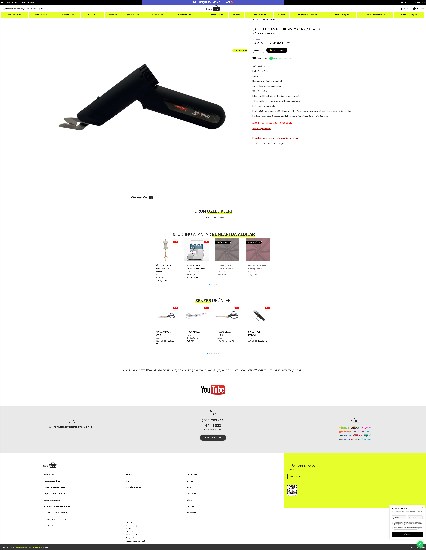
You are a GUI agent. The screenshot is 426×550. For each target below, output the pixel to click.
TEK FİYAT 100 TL (41, 15)
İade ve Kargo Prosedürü (261, 129)
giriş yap (407, 8)
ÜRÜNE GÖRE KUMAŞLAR (375, 15)
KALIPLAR (236, 15)
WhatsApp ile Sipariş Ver (282, 58)
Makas (272, 20)
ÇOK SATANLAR (133, 15)
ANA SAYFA (256, 20)
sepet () (420, 8)
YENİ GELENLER (157, 15)
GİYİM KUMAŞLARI (15, 15)
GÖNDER (407, 534)
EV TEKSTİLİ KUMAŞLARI (187, 15)
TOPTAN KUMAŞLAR (341, 15)
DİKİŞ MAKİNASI (217, 15)
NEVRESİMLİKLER (67, 15)
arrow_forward (326, 476)
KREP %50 (113, 15)
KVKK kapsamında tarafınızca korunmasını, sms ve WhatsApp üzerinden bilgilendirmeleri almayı (408, 528)
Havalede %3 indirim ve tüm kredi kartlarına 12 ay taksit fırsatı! (275, 138)
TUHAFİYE (281, 15)
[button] (209, 284)
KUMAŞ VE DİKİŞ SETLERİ (307, 15)
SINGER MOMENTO (258, 15)
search (42, 8)
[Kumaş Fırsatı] (49, 468)
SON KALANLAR (93, 15)
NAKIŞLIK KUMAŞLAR (409, 15)
